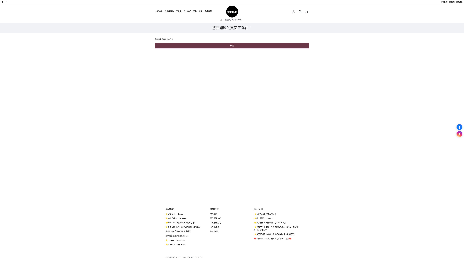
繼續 (232, 46)
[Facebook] (459, 127)
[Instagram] (459, 134)
